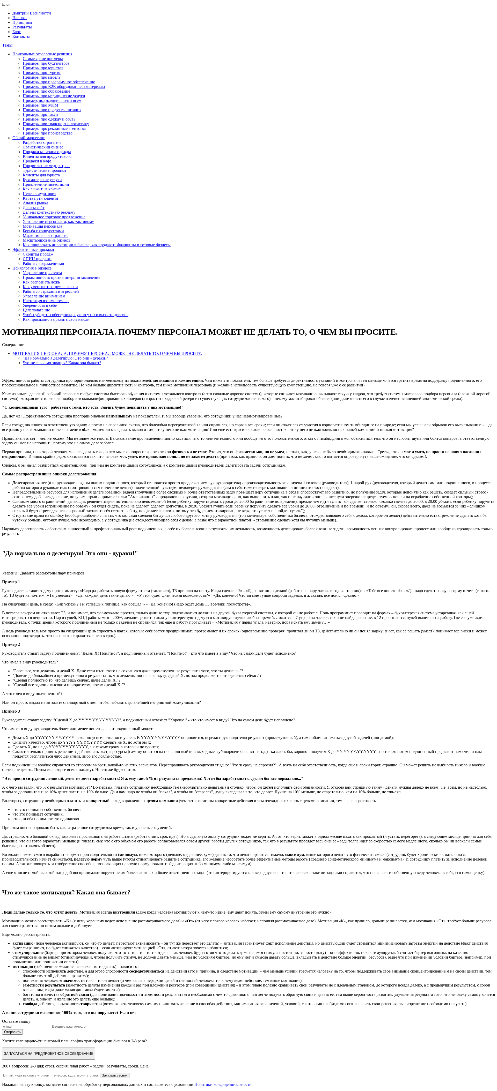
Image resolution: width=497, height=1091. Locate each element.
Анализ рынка (35, 203)
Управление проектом (42, 273)
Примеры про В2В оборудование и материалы (64, 86)
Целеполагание (36, 310)
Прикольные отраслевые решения (42, 54)
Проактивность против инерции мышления (61, 277)
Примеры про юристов (43, 68)
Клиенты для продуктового (47, 156)
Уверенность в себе (40, 305)
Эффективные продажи (33, 249)
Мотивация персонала (42, 226)
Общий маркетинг (28, 138)
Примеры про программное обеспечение (59, 82)
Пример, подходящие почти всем (52, 100)
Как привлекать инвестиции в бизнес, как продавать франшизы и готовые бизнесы (97, 245)
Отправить (12, 1032)
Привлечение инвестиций (46, 184)
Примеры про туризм (42, 72)
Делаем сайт (34, 207)
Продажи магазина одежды (47, 152)
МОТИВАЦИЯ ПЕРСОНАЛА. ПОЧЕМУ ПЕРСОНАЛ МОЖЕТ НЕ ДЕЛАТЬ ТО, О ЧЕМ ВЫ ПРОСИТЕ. (107, 353)
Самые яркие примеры (43, 58)
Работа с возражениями (43, 263)
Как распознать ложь (41, 282)
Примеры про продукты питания (52, 110)
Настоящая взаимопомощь (46, 300)
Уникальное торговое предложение (54, 217)
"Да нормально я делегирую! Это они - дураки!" (65, 358)
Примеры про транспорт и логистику (56, 124)
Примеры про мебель (41, 77)
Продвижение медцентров (46, 165)
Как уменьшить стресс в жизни (50, 287)
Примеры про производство (47, 133)
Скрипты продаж (38, 254)
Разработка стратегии (42, 142)
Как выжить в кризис (42, 189)
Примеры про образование (46, 91)
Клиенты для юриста (41, 175)
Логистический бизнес (43, 147)
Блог (16, 31)
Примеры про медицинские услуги (54, 96)
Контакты (21, 36)
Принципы (22, 22)
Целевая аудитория (39, 193)
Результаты (22, 27)
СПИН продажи (37, 259)
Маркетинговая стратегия (45, 235)
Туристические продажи (44, 170)
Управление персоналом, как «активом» (58, 221)
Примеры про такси (40, 114)
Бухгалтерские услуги (42, 179)
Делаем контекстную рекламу (49, 212)
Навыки (19, 18)
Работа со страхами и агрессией (51, 291)
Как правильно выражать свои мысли (56, 319)
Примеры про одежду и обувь (49, 119)
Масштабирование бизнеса (46, 240)
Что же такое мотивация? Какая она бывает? (62, 363)
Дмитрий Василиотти (31, 13)
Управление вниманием (44, 296)
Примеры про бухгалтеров (46, 63)
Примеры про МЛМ (40, 105)
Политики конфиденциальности (223, 1084)
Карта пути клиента (40, 198)
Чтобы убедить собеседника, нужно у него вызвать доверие (75, 314)
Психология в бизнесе (32, 268)
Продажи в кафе (37, 161)
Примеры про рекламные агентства (54, 128)
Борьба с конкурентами (43, 231)
